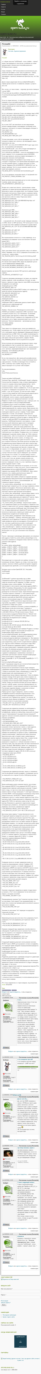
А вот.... (19, 1000)
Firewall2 (6, 44)
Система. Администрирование (17, 51)
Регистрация (4, 1301)
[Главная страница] (19, 30)
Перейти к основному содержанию (20, 2)
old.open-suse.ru (6, 990)
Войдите (4, 992)
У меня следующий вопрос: (26, 1182)
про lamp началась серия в (25, 1148)
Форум (3, 12)
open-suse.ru (8, 34)
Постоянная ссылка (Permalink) (28, 998)
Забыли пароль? (5, 1302)
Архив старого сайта (9, 1317)
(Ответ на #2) (17, 1095)
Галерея (3, 14)
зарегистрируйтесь (15, 992)
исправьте (20, 1236)
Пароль (3, 1295)
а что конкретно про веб (25, 1059)
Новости (3, 7)
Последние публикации (9, 1315)
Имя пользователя (7, 1289)
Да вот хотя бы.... (22, 1099)
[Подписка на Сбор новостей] (10, 1279)
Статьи (3, 9)
